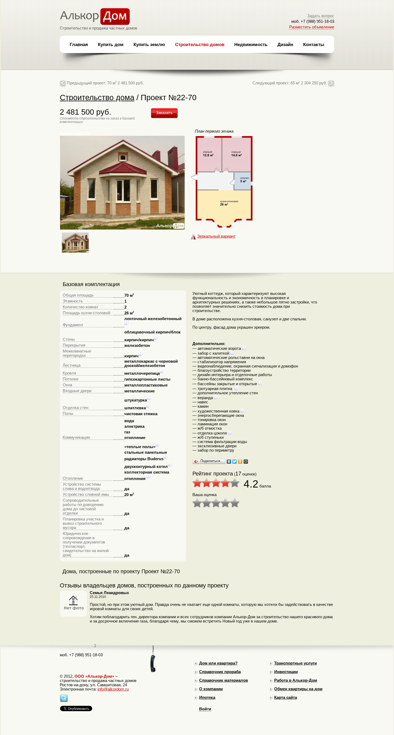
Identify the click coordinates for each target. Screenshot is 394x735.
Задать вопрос (320, 16)
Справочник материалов (223, 680)
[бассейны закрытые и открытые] (260, 384)
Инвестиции (286, 672)
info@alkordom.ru (113, 689)
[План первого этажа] (221, 226)
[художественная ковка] (242, 411)
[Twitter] (234, 461)
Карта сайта (285, 697)
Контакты (313, 44)
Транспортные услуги (295, 663)
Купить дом (111, 44)
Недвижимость (250, 44)
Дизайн (285, 44)
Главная (79, 44)
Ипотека (207, 697)
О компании (211, 689)
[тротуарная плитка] (236, 389)
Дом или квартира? (218, 663)
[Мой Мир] (246, 461)
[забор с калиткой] (232, 353)
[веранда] (216, 398)
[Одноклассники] (240, 461)
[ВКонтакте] (229, 461)
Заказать (164, 113)
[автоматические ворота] (244, 348)
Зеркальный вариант (216, 236)
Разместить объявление (311, 27)
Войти (205, 709)
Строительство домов (199, 44)
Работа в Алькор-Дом (295, 680)
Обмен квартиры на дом (298, 689)
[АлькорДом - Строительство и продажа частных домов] (95, 24)
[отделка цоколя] (230, 433)
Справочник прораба (220, 672)
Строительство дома (97, 97)
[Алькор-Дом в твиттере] (64, 701)
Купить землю (149, 44)
